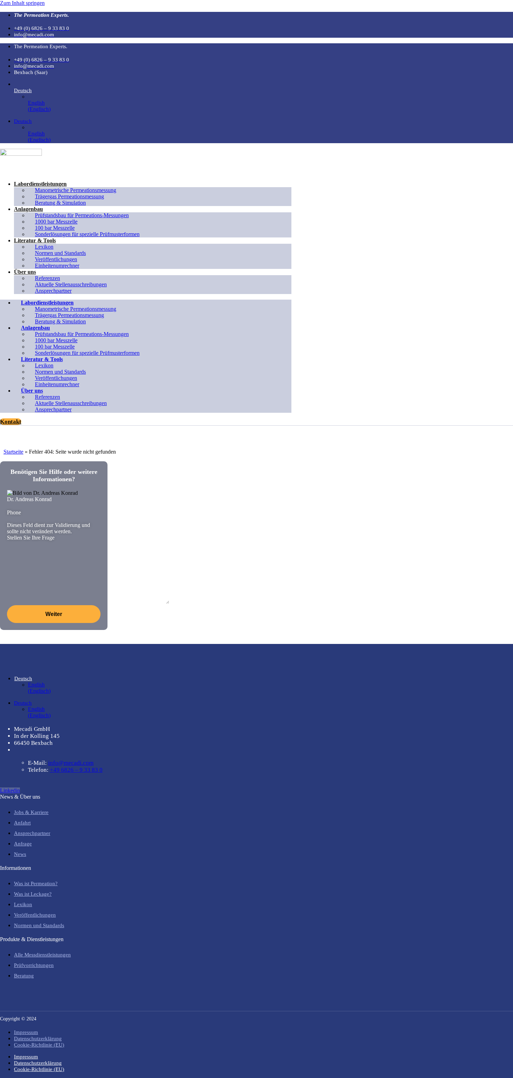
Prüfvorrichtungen (34, 965)
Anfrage (23, 843)
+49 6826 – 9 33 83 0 (76, 770)
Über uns (25, 272)
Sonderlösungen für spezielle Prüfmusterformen (87, 234)
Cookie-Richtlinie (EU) (39, 1045)
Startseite (13, 452)
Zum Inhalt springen (22, 3)
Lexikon (23, 904)
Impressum (26, 1032)
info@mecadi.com (71, 763)
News (20, 854)
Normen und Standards (39, 925)
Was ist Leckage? (33, 894)
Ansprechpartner (53, 291)
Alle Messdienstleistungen (42, 955)
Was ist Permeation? (36, 883)
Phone (14, 512)
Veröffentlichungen (35, 915)
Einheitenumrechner (57, 266)
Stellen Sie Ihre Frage (30, 538)
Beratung (24, 975)
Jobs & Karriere (31, 812)
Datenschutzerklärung (38, 1038)
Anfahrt (22, 823)
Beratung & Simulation (60, 203)
